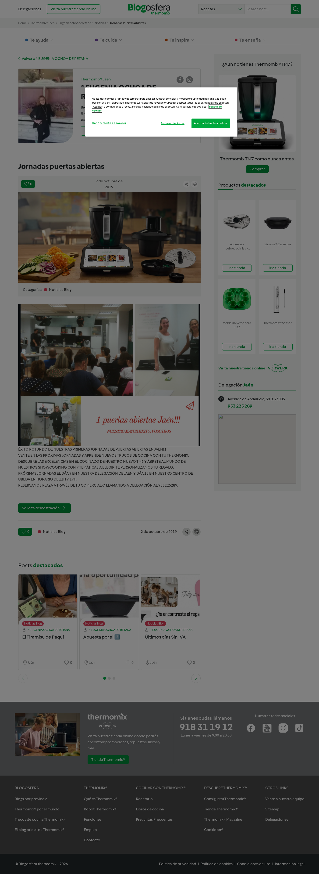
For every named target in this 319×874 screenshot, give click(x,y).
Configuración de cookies (109, 123)
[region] (161, 112)
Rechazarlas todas (172, 123)
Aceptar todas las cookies (210, 123)
